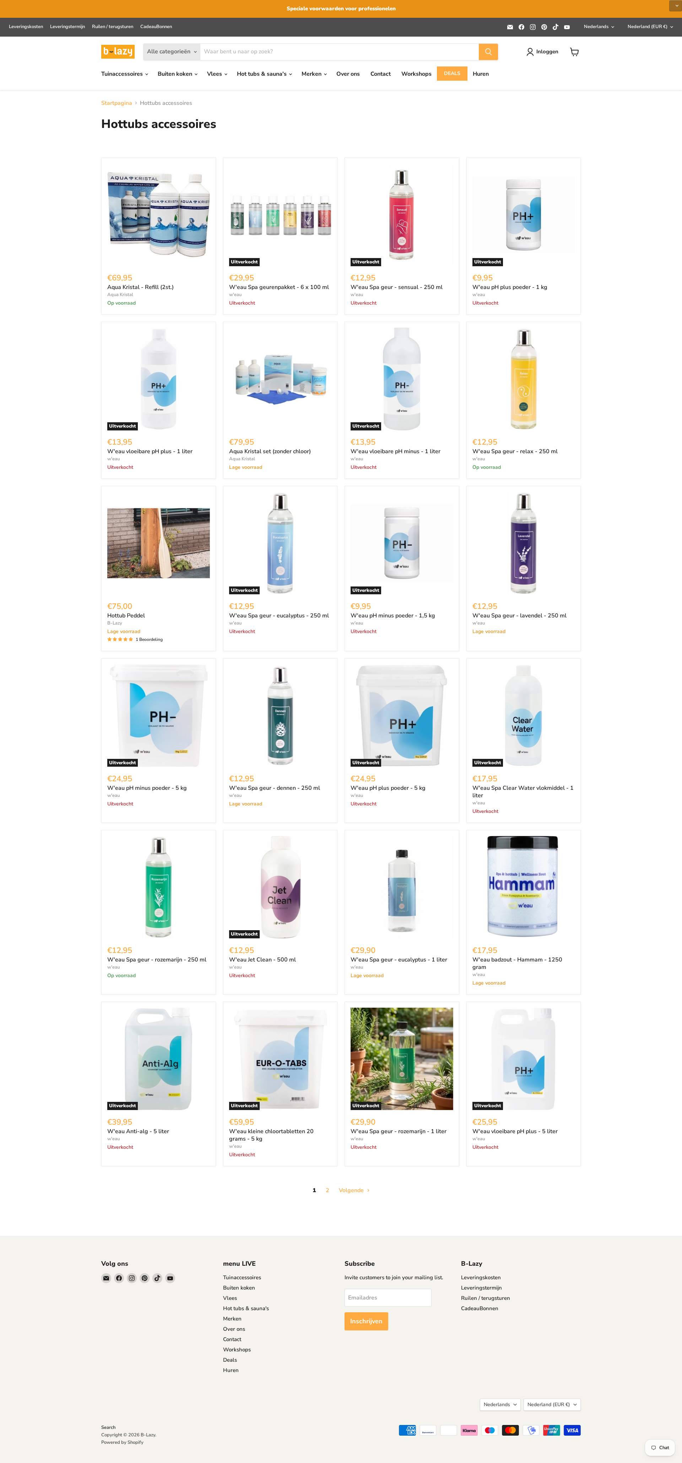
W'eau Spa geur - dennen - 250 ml (274, 788)
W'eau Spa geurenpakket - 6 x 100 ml (279, 287)
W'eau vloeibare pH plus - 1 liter (150, 451)
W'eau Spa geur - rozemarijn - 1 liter (398, 1131)
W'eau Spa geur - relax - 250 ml (515, 451)
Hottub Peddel (126, 616)
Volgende (352, 1190)
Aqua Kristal (120, 294)
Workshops (416, 74)
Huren (481, 74)
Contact (380, 74)
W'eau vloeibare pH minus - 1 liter (395, 451)
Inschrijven (366, 1321)
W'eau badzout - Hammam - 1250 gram (517, 963)
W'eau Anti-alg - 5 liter (138, 1131)
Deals (452, 73)
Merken (312, 74)
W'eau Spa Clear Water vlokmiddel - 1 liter (523, 791)
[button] (675, 5)
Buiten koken (176, 74)
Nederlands (596, 26)
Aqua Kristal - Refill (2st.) (140, 287)
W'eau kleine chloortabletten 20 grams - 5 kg (271, 1135)
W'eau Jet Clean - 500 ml (262, 960)
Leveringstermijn (67, 27)
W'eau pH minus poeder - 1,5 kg (393, 616)
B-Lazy (114, 623)
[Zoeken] (488, 52)
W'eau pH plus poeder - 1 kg (509, 287)
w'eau (235, 294)
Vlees (215, 74)
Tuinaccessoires (122, 74)
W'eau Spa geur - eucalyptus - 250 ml (279, 616)
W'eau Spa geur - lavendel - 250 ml (519, 616)
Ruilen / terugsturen (112, 27)
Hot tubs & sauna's (262, 74)
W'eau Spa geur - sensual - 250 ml (397, 287)
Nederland (647, 26)
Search (108, 1427)
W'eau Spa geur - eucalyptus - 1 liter (399, 960)
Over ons (348, 74)
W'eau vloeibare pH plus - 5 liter (515, 1131)
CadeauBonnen (156, 27)
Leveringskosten (26, 27)
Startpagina (116, 103)
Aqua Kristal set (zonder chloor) (270, 451)
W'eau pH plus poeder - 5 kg (388, 788)
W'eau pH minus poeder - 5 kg (147, 788)
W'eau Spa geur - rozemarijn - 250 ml (156, 960)
